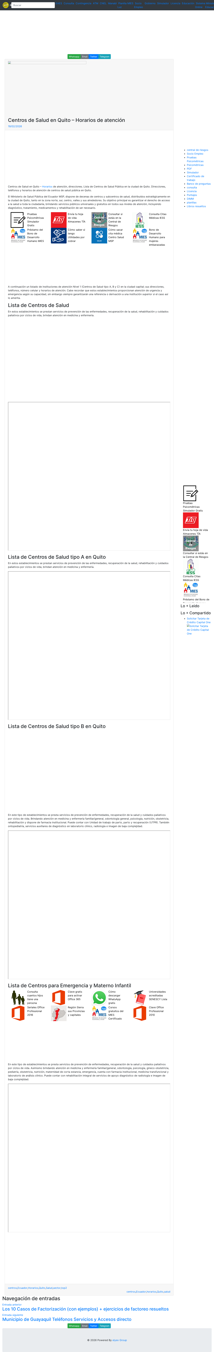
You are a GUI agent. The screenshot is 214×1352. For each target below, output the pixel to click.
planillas (191, 202)
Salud (49, 1287)
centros (12, 1287)
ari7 (6, 5)
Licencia (175, 3)
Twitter (93, 56)
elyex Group (119, 1340)
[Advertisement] (94, 32)
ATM (95, 3)
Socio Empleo (195, 153)
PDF (189, 168)
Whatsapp (74, 56)
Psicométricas (195, 164)
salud (167, 1291)
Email (84, 56)
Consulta (69, 3)
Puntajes (192, 195)
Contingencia (83, 3)
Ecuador (22, 1287)
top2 (64, 1287)
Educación (188, 3)
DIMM (190, 198)
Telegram (104, 56)
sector (57, 1287)
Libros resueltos (196, 206)
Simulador (163, 3)
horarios (151, 1291)
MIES (130, 3)
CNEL (103, 3)
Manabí (112, 3)
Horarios (47, 186)
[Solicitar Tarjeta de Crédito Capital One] (199, 629)
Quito (42, 1287)
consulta (192, 187)
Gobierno (150, 3)
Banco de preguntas (199, 183)
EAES (59, 3)
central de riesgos (197, 149)
